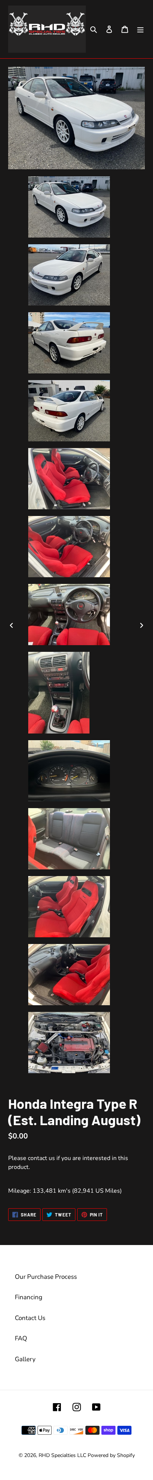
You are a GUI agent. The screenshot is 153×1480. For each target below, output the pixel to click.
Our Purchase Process (46, 1276)
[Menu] (140, 29)
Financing (28, 1297)
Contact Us (30, 1318)
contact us (41, 1158)
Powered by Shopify (111, 1455)
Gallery (25, 1359)
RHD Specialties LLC (62, 1455)
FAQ (21, 1338)
